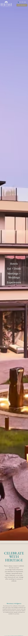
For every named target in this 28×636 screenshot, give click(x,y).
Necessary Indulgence (14, 603)
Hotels (14, 263)
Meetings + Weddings (14, 275)
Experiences (14, 282)
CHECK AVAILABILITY (23, 5)
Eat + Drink (14, 268)
